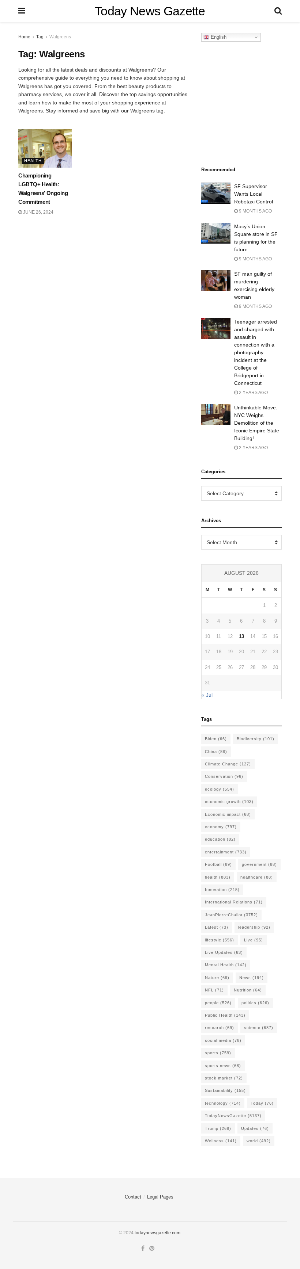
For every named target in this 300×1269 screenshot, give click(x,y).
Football (218, 864)
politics (255, 1003)
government (259, 864)
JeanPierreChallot (231, 915)
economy (221, 827)
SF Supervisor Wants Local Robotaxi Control (253, 194)
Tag (40, 36)
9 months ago (255, 211)
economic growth (229, 801)
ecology (219, 789)
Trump (218, 1128)
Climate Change (228, 764)
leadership (254, 927)
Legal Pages (160, 1197)
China (216, 751)
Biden (216, 739)
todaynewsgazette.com (157, 1232)
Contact (133, 1197)
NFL (214, 990)
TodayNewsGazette (233, 1115)
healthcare (256, 877)
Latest (216, 927)
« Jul (207, 695)
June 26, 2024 (37, 212)
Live (253, 940)
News (251, 977)
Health (33, 160)
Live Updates (224, 952)
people (218, 1003)
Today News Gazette (150, 11)
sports (218, 1053)
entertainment (226, 852)
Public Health (225, 1015)
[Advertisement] (250, 102)
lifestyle (219, 940)
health (217, 877)
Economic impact (228, 814)
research (219, 1027)
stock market (224, 1078)
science (258, 1027)
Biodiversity (255, 739)
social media (223, 1040)
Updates (255, 1128)
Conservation (224, 776)
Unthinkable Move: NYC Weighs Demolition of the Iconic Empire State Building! (256, 423)
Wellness (221, 1141)
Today (262, 1103)
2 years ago (253, 392)
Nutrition (248, 990)
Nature (217, 977)
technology (223, 1103)
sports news (223, 1065)
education (220, 839)
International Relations (234, 902)
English (217, 37)
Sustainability (225, 1090)
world (259, 1141)
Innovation (222, 889)
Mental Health (226, 965)
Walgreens (60, 36)
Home (24, 36)
